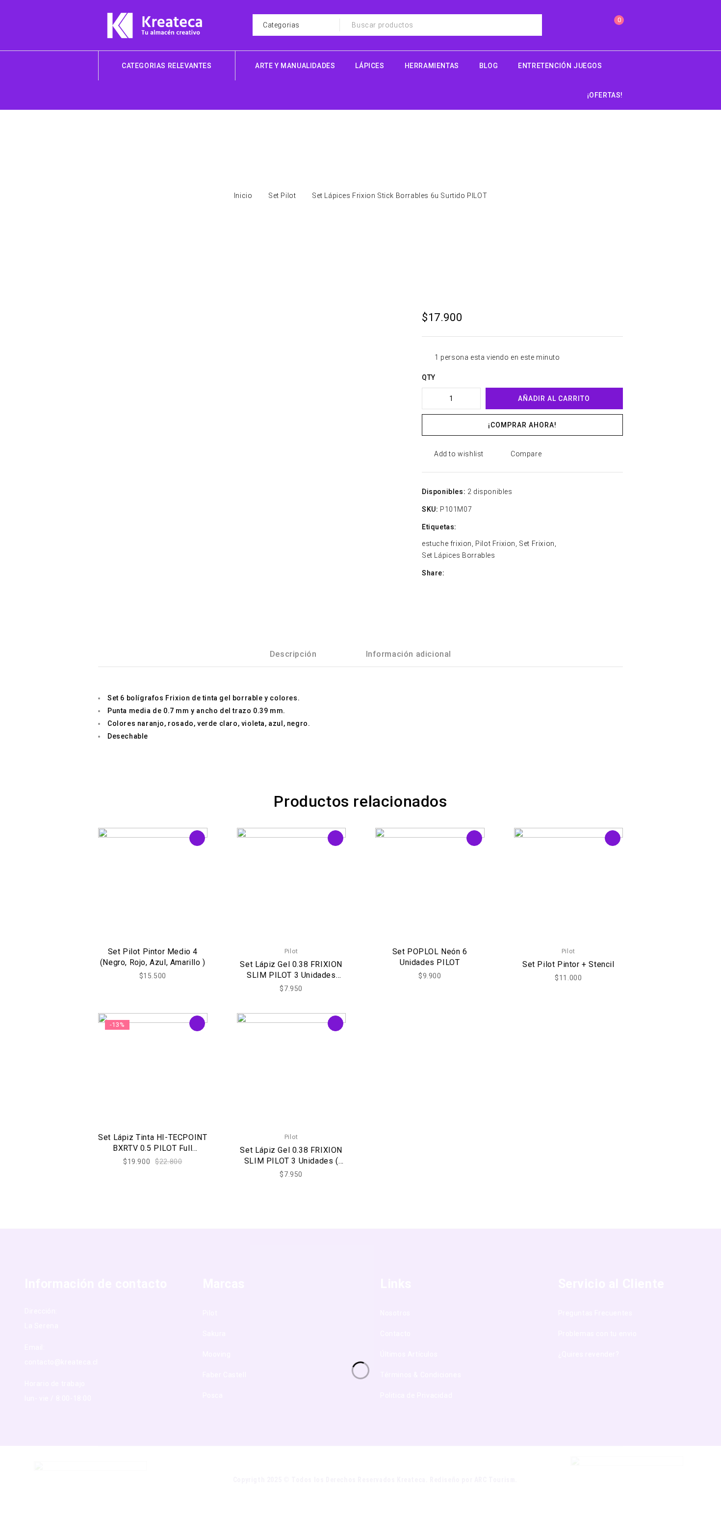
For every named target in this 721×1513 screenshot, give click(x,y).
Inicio (243, 195)
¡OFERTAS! (605, 95)
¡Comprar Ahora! (522, 425)
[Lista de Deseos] (593, 25)
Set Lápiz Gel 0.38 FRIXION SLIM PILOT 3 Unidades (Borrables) (291, 975)
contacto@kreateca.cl (61, 1362)
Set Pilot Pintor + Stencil (568, 964)
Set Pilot (282, 195)
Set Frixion (537, 543)
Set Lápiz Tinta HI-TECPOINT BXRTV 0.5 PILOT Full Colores (152, 1148)
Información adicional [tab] (409, 654)
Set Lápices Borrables (458, 555)
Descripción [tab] (293, 654)
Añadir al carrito (554, 398)
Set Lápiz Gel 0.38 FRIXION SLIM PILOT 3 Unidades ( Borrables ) (291, 1160)
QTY (429, 377)
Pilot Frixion (495, 543)
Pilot (291, 951)
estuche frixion (447, 543)
